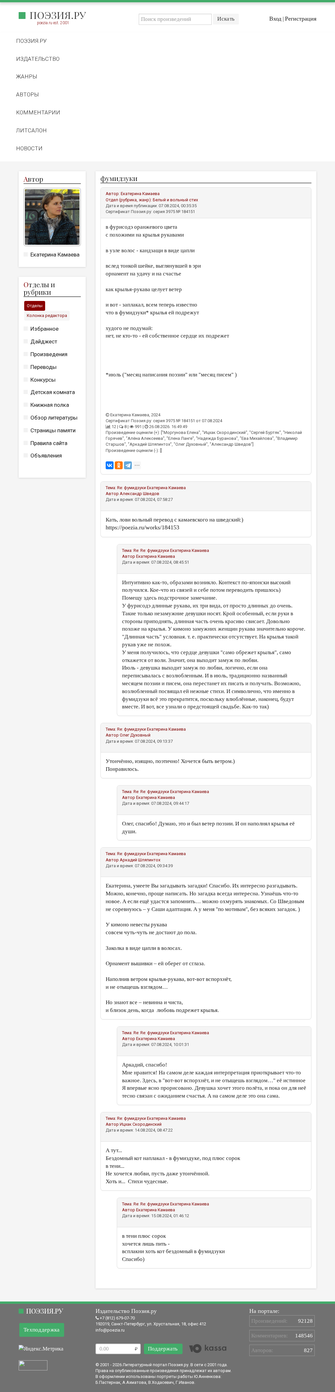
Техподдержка (42, 1330)
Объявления (46, 455)
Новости (29, 148)
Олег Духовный (135, 735)
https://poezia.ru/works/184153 (142, 527)
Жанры (26, 76)
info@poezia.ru (110, 1330)
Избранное (44, 328)
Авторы (27, 94)
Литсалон (31, 130)
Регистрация (300, 18)
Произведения (48, 354)
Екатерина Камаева (54, 254)
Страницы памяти (53, 430)
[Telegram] (128, 465)
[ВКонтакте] (110, 465)
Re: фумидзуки (132, 487)
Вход (275, 18)
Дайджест (43, 341)
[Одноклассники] (119, 465)
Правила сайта (48, 443)
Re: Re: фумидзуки (151, 550)
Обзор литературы (54, 417)
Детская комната (52, 392)
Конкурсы (43, 379)
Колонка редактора (47, 315)
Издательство (38, 59)
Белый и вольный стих (175, 199)
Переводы (43, 367)
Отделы (35, 305)
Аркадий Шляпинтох (140, 859)
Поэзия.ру (57, 15)
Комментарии (38, 112)
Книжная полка (49, 405)
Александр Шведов (139, 493)
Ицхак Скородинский (141, 1124)
